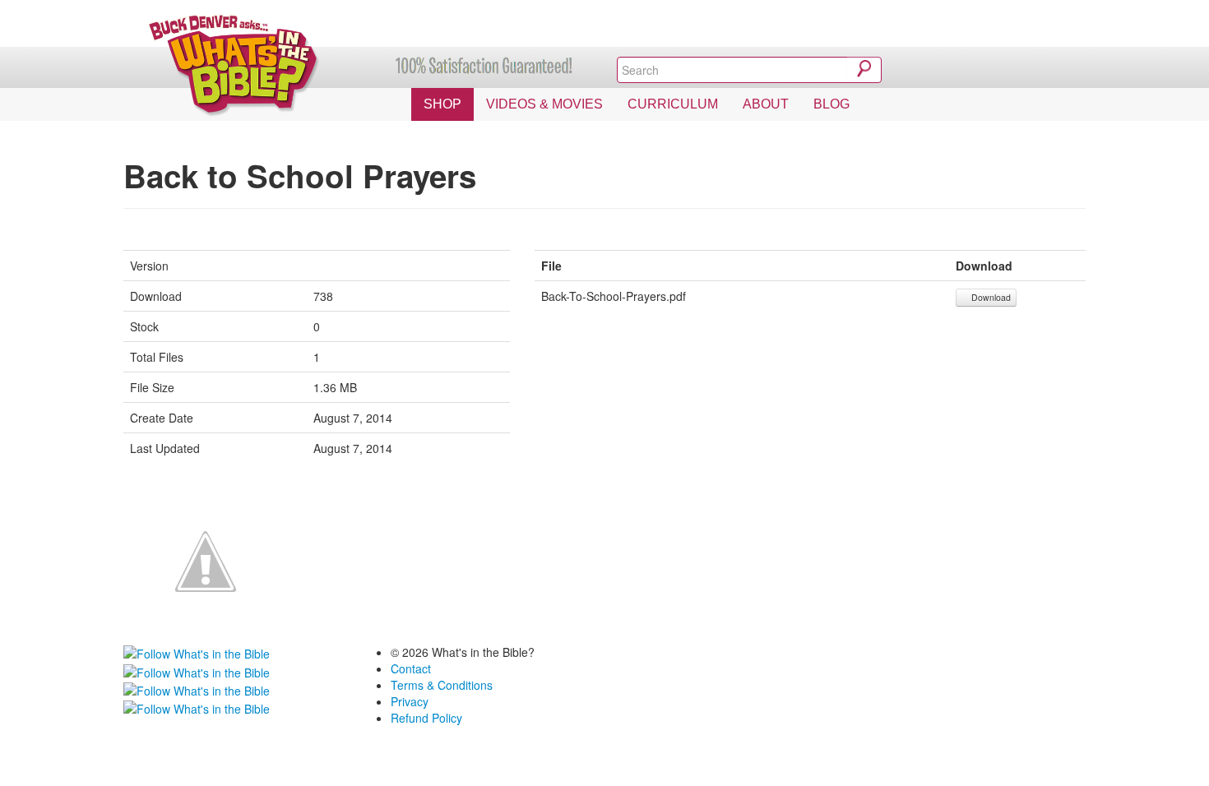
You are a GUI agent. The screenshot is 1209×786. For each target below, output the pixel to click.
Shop (442, 104)
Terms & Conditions (442, 685)
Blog (831, 104)
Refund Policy (426, 718)
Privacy (409, 701)
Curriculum (673, 104)
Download (990, 297)
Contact (411, 668)
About (766, 104)
